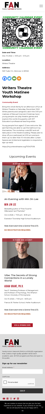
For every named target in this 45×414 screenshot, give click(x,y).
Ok (22, 411)
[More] (19, 78)
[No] (42, 407)
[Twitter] (9, 78)
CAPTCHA (6, 377)
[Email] (14, 78)
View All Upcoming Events (22, 325)
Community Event (10, 102)
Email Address (8, 367)
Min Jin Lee (10, 204)
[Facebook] (4, 78)
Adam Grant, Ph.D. (14, 286)
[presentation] (18, 382)
